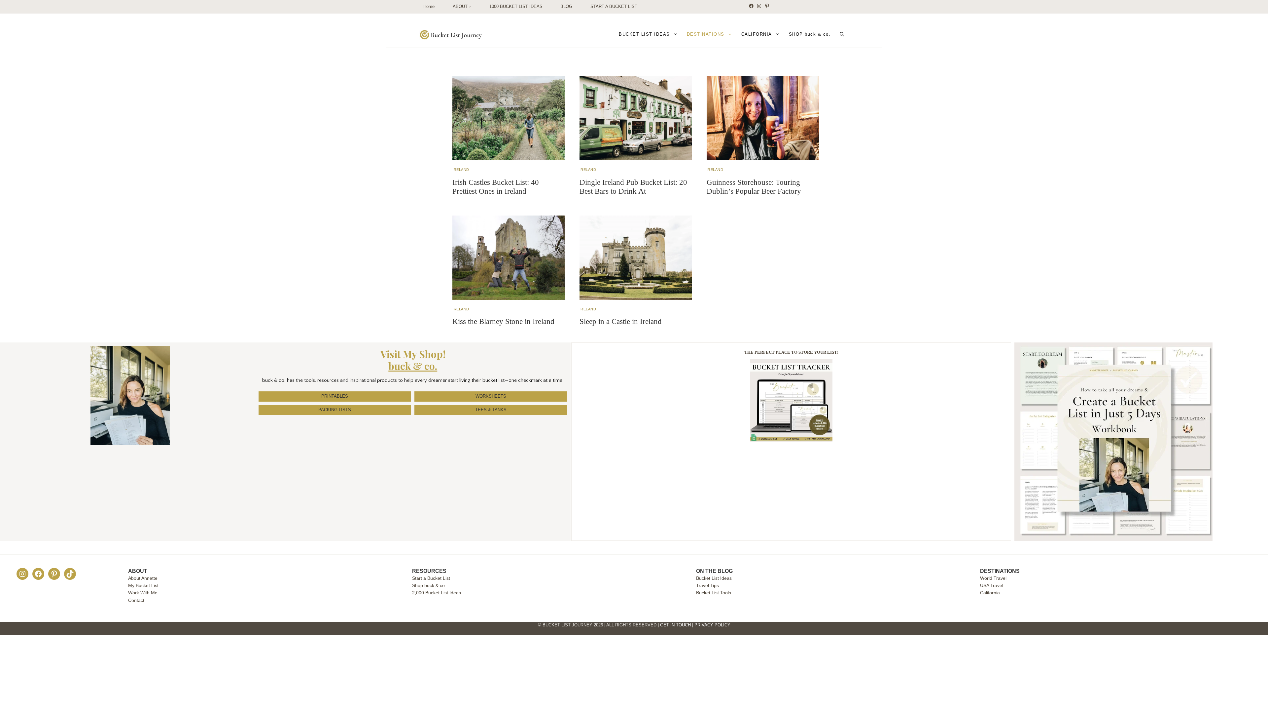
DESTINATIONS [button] (705, 34)
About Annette (143, 578)
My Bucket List (143, 585)
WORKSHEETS (491, 396)
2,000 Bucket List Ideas (436, 592)
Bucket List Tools (713, 592)
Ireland (460, 170)
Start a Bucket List (431, 578)
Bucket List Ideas (714, 578)
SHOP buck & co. (810, 34)
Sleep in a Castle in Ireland (621, 321)
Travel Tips (707, 585)
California (990, 592)
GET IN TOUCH (675, 624)
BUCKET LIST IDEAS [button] (644, 34)
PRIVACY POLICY (712, 624)
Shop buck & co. (429, 585)
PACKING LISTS (334, 409)
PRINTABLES (334, 396)
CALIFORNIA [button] (756, 34)
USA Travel (991, 585)
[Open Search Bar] (842, 34)
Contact (136, 600)
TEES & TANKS (491, 409)
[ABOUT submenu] (470, 7)
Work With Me (143, 592)
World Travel (993, 578)
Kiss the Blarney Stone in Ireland (503, 321)
